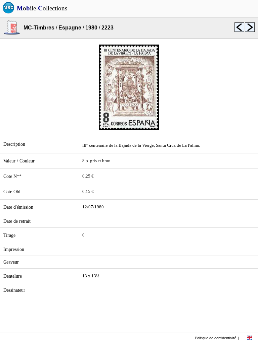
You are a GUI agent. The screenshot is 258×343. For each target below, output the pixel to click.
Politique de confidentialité (215, 338)
